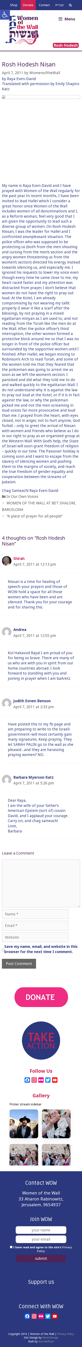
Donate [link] (28, 5)
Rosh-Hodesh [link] (66, 45)
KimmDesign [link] (50, 1337)
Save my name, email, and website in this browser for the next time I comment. (41, 949)
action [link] (41, 1018)
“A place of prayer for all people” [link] (34, 516)
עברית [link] (59, 5)
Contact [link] (44, 5)
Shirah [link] (19, 558)
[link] (5, 15)
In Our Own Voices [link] (22, 496)
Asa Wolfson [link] (46, 1341)
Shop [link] (13, 5)
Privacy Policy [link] (65, 1334)
